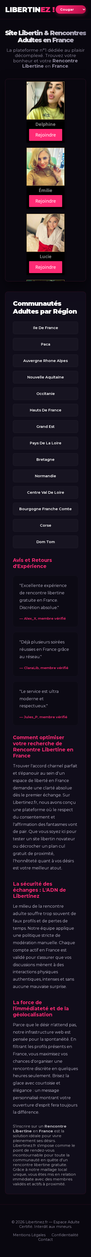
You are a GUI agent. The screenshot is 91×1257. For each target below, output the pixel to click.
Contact (45, 1239)
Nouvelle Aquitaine (45, 377)
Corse (45, 525)
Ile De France (45, 328)
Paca (45, 344)
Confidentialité (65, 1235)
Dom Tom (45, 542)
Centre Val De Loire (45, 492)
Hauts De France (45, 410)
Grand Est (45, 426)
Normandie (45, 476)
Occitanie (45, 393)
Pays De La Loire (45, 443)
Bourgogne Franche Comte (45, 509)
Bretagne (45, 459)
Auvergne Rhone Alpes (45, 360)
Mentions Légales (29, 1235)
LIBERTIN (30, 9)
